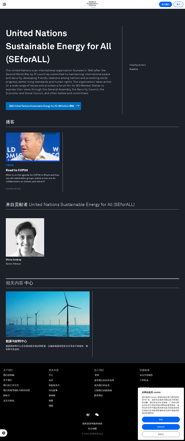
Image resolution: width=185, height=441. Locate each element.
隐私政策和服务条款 (92, 423)
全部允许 (161, 427)
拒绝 (161, 419)
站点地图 (92, 428)
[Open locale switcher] (3, 433)
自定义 (161, 434)
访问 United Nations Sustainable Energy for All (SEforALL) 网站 (41, 106)
